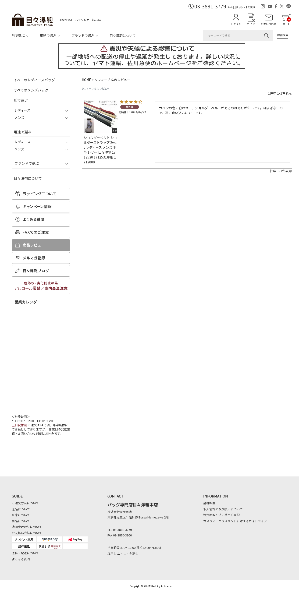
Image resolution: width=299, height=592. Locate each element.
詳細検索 (282, 35)
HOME (86, 79)
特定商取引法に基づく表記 (221, 515)
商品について (21, 521)
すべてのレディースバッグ (34, 79)
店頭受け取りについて (27, 527)
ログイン (236, 24)
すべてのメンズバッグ (31, 90)
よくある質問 (21, 559)
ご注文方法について (25, 503)
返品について (21, 509)
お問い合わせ (268, 24)
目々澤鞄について (123, 35)
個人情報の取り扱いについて (223, 509)
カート (286, 22)
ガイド (251, 24)
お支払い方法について (27, 533)
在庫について (21, 515)
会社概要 (209, 503)
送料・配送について (25, 553)
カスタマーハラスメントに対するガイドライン (235, 521)
